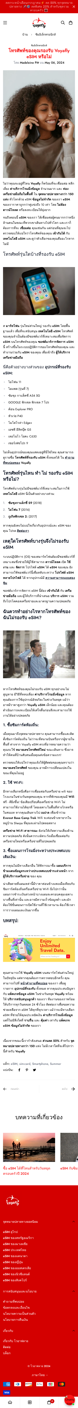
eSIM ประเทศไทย (14, 1250)
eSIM (14, 1064)
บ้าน (25, 34)
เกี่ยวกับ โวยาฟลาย (15, 1341)
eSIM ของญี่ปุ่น (13, 1262)
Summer (55, 1064)
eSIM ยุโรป (10, 1232)
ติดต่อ (7, 1347)
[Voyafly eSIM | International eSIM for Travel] (39, 22)
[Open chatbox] (69, 1400)
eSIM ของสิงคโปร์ (15, 1280)
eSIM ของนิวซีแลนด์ (16, 1274)
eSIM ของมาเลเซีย (15, 1244)
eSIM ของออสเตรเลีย (17, 1268)
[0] (49, 1402)
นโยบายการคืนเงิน (15, 1320)
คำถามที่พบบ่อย (13, 1301)
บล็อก (7, 1353)
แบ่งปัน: (8, 1070)
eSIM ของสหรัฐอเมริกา (18, 1238)
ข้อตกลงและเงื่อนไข (16, 1307)
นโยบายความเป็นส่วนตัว (19, 1313)
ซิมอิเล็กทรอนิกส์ (45, 34)
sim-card (24, 1064)
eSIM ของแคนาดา (15, 1256)
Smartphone (40, 1064)
